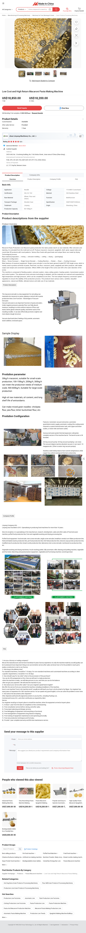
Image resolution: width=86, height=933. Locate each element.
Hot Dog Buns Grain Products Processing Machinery (21, 883)
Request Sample (37, 113)
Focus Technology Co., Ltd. (29, 925)
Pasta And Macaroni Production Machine (17, 908)
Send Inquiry (22, 108)
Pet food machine (28, 853)
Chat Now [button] (65, 108)
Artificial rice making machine (32, 857)
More (4, 917)
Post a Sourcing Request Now (62, 768)
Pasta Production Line (37, 903)
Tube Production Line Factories (49, 898)
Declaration (64, 925)
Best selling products (9, 853)
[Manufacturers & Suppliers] (43, 4)
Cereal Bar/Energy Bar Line (52, 861)
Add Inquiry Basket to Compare (43, 81)
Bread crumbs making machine (73, 857)
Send (20, 768)
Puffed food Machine (50, 853)
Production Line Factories (12, 898)
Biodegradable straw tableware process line (37, 861)
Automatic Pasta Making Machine (15, 913)
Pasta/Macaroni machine (71, 861)
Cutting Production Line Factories (15, 903)
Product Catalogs (32, 849)
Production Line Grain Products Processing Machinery (21, 888)
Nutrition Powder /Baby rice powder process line (53, 857)
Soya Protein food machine (11, 861)
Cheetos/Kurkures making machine (12, 857)
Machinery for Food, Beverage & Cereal (43, 15)
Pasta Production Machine (57, 903)
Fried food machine (69, 853)
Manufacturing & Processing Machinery (19, 15)
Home (4, 15)
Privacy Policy (74, 925)
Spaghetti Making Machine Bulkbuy (61, 913)
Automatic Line (30, 898)
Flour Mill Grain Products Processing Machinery (57, 883)
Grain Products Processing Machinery (67, 15)
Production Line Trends (37, 913)
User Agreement (54, 925)
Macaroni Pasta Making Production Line (48, 908)
